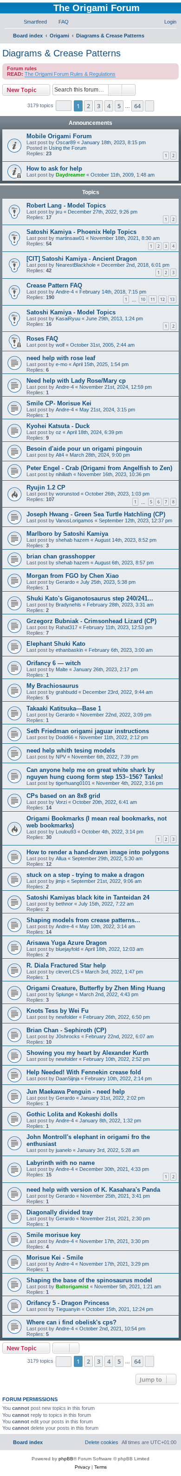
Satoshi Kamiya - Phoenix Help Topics (81, 231)
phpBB (65, 1458)
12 (162, 299)
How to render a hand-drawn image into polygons (97, 852)
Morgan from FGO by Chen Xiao (72, 575)
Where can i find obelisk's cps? (71, 1322)
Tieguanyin (68, 1309)
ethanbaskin (69, 650)
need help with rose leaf (60, 358)
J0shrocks (68, 1036)
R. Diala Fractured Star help (66, 965)
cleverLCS (67, 971)
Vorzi (61, 802)
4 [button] (108, 106)
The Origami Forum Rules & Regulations (70, 74)
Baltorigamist (72, 1286)
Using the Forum (67, 148)
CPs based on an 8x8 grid (63, 795)
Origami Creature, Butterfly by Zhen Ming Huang (95, 988)
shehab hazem (72, 540)
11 (152, 299)
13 (172, 299)
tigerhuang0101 (73, 783)
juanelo (63, 1150)
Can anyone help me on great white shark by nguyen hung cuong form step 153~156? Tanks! (94, 773)
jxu (59, 211)
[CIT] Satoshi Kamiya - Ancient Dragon (81, 258)
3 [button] (98, 106)
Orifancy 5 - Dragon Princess (67, 1302)
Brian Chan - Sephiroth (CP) (66, 1030)
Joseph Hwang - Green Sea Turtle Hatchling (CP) (95, 514)
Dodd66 (64, 737)
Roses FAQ (42, 338)
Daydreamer (70, 175)
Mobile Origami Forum (59, 136)
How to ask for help (54, 168)
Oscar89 (66, 142)
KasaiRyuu (68, 318)
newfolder (67, 1017)
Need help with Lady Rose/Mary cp (76, 380)
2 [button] (88, 106)
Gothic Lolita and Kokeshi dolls (71, 1114)
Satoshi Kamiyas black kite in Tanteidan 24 (87, 897)
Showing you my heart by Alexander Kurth (87, 1052)
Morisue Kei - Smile (54, 1257)
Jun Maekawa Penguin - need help (75, 1091)
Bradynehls (68, 604)
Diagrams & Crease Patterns (61, 53)
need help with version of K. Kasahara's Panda (93, 1189)
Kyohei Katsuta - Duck (58, 426)
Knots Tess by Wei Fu (57, 1010)
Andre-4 (65, 291)
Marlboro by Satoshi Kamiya (67, 533)
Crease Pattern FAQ (54, 285)
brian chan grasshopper (60, 556)
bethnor (64, 903)
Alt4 (60, 455)
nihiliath (64, 474)
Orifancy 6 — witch (53, 663)
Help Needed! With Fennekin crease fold (83, 1072)
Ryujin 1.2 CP (45, 487)
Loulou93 (66, 831)
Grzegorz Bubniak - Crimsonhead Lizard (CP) (91, 621)
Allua (61, 858)
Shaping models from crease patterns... (83, 920)
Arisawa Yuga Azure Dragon (66, 942)
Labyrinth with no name (60, 1162)
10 (143, 299)
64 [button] (137, 106)
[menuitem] (31, 21)
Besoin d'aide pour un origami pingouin (84, 448)
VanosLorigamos (74, 520)
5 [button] (119, 106)
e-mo (61, 364)
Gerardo (65, 582)
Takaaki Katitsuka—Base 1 (63, 708)
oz (58, 432)
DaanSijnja (67, 1078)
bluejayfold (67, 949)
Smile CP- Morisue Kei (58, 403)
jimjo (60, 881)
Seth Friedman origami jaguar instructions (87, 731)
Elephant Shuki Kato (55, 643)
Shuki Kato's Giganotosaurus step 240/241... (89, 598)
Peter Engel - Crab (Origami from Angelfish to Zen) (99, 468)
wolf (60, 345)
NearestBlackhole (76, 265)
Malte (62, 669)
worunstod (67, 493)
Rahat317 (67, 627)
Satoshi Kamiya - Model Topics (71, 312)
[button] (63, 105)
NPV (61, 756)
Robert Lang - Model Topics (66, 205)
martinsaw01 (70, 238)
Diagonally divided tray (59, 1212)
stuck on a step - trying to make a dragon (85, 874)
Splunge (65, 994)
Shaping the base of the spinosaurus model (89, 1280)
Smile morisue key (53, 1234)
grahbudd (66, 692)
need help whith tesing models (70, 750)
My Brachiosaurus (52, 685)
